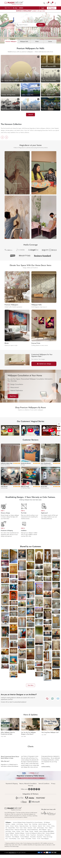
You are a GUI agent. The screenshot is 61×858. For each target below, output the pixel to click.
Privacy (53, 784)
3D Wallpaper (47, 822)
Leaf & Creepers (40, 828)
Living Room (22, 835)
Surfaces (18, 831)
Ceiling (52, 826)
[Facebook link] (36, 789)
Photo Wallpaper (45, 838)
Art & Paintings (20, 824)
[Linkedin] (34, 789)
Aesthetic (13, 824)
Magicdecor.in (12, 852)
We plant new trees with (48, 809)
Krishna (11, 835)
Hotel (34, 828)
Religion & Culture (10, 829)
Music (46, 828)
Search (41, 25)
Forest (21, 828)
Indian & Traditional (42, 824)
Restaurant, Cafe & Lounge (20, 829)
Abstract (7, 826)
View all (30, 114)
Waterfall (36, 831)
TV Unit (38, 838)
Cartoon (48, 826)
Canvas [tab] (50, 41)
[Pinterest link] (39, 789)
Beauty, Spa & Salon (24, 826)
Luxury (18, 838)
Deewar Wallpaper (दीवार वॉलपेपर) (46, 831)
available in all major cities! (30, 11)
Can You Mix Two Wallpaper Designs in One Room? (28, 733)
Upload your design (45, 364)
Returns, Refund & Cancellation (28, 784)
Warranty (30, 786)
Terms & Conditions (44, 784)
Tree (30, 826)
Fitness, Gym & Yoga (47, 836)
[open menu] (55, 3)
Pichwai (34, 838)
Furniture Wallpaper (24, 836)
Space (49, 829)
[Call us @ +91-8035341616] (47, 698)
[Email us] (58, 698)
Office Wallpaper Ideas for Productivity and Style (8, 733)
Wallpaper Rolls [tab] (24, 41)
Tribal (22, 831)
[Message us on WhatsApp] (52, 698)
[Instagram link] (32, 789)
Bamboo (17, 826)
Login (42, 8)
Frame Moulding (12, 838)
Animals (12, 826)
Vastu (30, 824)
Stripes (13, 831)
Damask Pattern (11, 828)
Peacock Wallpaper (10, 833)
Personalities (33, 836)
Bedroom (16, 835)
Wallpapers (8, 822)
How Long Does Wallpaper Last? (50, 732)
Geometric (30, 828)
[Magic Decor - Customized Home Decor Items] (14, 3)
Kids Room (8, 824)
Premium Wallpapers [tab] (11, 41)
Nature (49, 824)
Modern (23, 838)
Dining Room (48, 835)
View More (30, 685)
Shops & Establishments (32, 829)
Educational (39, 836)
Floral (17, 828)
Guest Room (8, 836)
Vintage (26, 831)
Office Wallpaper (42, 829)
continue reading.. (46, 766)
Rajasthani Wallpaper (19, 833)
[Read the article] (10, 724)
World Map (34, 824)
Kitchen (27, 835)
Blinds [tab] (36, 41)
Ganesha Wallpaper (50, 833)
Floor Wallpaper (15, 836)
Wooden (31, 831)
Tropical (26, 824)
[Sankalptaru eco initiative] (48, 813)
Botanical (40, 826)
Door (7, 838)
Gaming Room (40, 835)
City (6, 828)
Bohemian (35, 826)
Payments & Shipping (12, 784)
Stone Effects (8, 831)
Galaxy (25, 828)
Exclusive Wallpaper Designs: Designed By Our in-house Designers (28, 822)
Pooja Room (33, 835)
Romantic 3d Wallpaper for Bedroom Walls (35, 833)
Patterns (50, 828)
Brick (44, 826)
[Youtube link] (29, 789)
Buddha (7, 835)
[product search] (44, 3)
